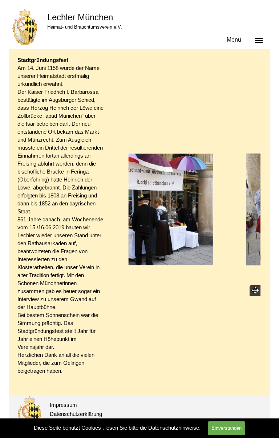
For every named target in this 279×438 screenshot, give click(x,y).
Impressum (63, 405)
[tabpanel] (60, 223)
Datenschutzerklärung (76, 414)
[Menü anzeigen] (259, 40)
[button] (171, 209)
